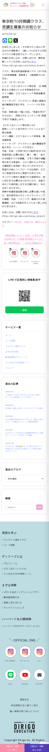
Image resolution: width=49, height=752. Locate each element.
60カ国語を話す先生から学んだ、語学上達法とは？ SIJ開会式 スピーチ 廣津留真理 (24, 420)
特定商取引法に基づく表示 (24, 705)
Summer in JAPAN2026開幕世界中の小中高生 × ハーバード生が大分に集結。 (24, 434)
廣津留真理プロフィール (16, 357)
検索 (7, 498)
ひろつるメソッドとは (15, 568)
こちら (32, 61)
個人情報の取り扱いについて (24, 711)
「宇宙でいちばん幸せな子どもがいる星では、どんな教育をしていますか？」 (23, 396)
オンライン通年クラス (15, 346)
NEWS (18, 221)
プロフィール (10, 563)
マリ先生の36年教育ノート (17, 362)
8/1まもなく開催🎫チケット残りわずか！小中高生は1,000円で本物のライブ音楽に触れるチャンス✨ (23, 448)
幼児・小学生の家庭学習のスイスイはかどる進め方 (34, 239)
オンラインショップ (14, 607)
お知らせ (28, 221)
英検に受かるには (13, 602)
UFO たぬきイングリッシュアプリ (21, 592)
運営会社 (24, 699)
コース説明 (10, 340)
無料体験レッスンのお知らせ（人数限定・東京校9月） (14, 239)
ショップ (9, 368)
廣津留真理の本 (11, 597)
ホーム (8, 335)
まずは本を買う (12, 351)
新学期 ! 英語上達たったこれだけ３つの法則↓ (24, 408)
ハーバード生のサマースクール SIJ (22, 626)
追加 (24, 309)
